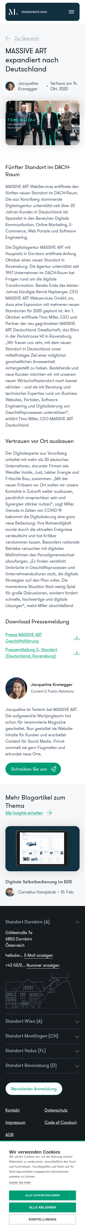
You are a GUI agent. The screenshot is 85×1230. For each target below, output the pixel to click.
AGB (9, 1135)
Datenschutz (56, 1110)
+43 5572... (32, 965)
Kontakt (12, 1110)
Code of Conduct (61, 1122)
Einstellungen (42, 1219)
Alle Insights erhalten (24, 813)
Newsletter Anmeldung (34, 1089)
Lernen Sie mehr (20, 1182)
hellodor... (29, 955)
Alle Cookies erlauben (42, 1195)
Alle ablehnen (42, 1207)
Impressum (15, 1122)
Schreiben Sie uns (29, 769)
